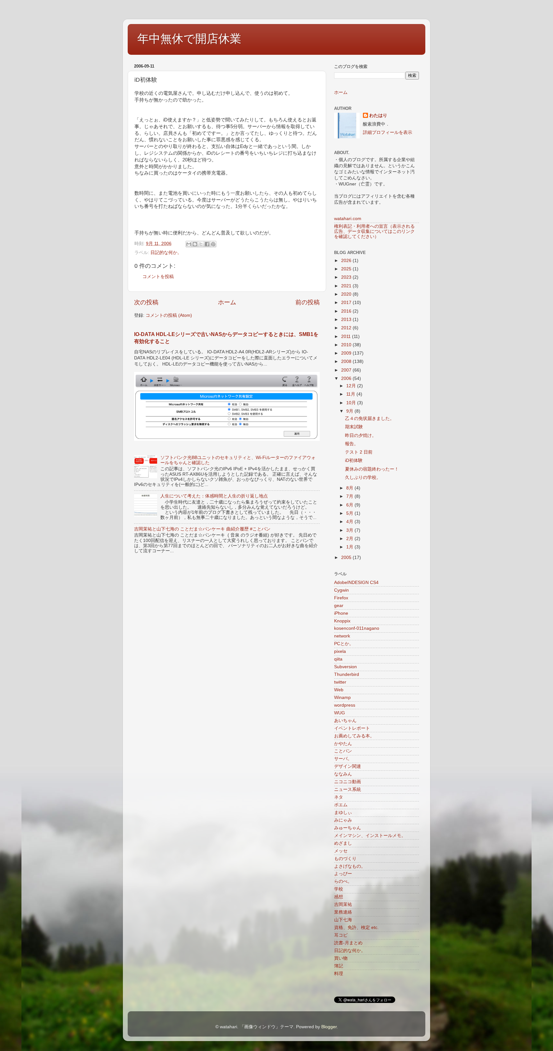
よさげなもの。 (349, 866)
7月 (350, 496)
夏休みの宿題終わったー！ (372, 469)
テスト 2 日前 (359, 452)
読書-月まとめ (348, 942)
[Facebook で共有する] (207, 244)
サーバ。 (343, 758)
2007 (347, 370)
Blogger (329, 1026)
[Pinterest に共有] (213, 244)
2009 (347, 353)
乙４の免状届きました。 (369, 418)
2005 (347, 557)
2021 (347, 285)
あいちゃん (345, 720)
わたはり (378, 115)
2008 (347, 361)
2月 (350, 538)
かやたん (343, 743)
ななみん (343, 774)
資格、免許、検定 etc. (356, 927)
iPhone (341, 613)
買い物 (341, 958)
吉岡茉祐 (343, 904)
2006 (347, 378)
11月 (351, 394)
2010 (347, 344)
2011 (346, 336)
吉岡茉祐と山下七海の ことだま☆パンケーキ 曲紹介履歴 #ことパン (202, 529)
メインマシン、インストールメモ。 (370, 835)
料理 (338, 973)
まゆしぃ (343, 812)
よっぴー (343, 873)
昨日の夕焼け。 (360, 435)
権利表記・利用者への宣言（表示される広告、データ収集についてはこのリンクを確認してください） (374, 231)
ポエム (341, 804)
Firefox (341, 597)
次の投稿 (146, 302)
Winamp (342, 697)
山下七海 (343, 919)
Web (338, 689)
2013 (347, 319)
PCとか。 (344, 643)
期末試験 (354, 426)
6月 (350, 505)
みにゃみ (343, 820)
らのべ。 (343, 881)
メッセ (341, 851)
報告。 (351, 443)
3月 (350, 530)
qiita (338, 659)
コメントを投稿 (158, 276)
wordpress (344, 705)
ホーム (227, 302)
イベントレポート (352, 728)
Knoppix (342, 621)
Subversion (345, 666)
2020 (347, 294)
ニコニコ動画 (347, 781)
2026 (347, 260)
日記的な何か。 (166, 252)
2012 (347, 327)
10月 (351, 402)
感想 (338, 896)
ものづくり (345, 858)
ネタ (338, 797)
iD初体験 (354, 460)
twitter (340, 682)
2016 (347, 311)
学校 (338, 889)
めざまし (343, 843)
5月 (350, 513)
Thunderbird (346, 674)
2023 (347, 277)
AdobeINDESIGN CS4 (356, 582)
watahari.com (347, 218)
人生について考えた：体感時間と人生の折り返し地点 (214, 496)
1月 (350, 547)
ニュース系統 (347, 789)
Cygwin (341, 590)
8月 (350, 488)
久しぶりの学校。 (363, 477)
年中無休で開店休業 (189, 38)
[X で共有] (201, 244)
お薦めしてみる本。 (354, 736)
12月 (351, 385)
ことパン (343, 751)
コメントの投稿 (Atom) (169, 315)
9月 (350, 411)
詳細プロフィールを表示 (387, 132)
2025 (347, 269)
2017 (347, 302)
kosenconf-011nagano (356, 628)
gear (338, 605)
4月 (350, 521)
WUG (339, 712)
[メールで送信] (189, 244)
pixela (340, 651)
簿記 (338, 966)
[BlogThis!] (195, 244)
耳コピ (341, 935)
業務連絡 (343, 912)
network (342, 636)
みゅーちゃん (347, 827)
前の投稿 (307, 302)
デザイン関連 (347, 766)
